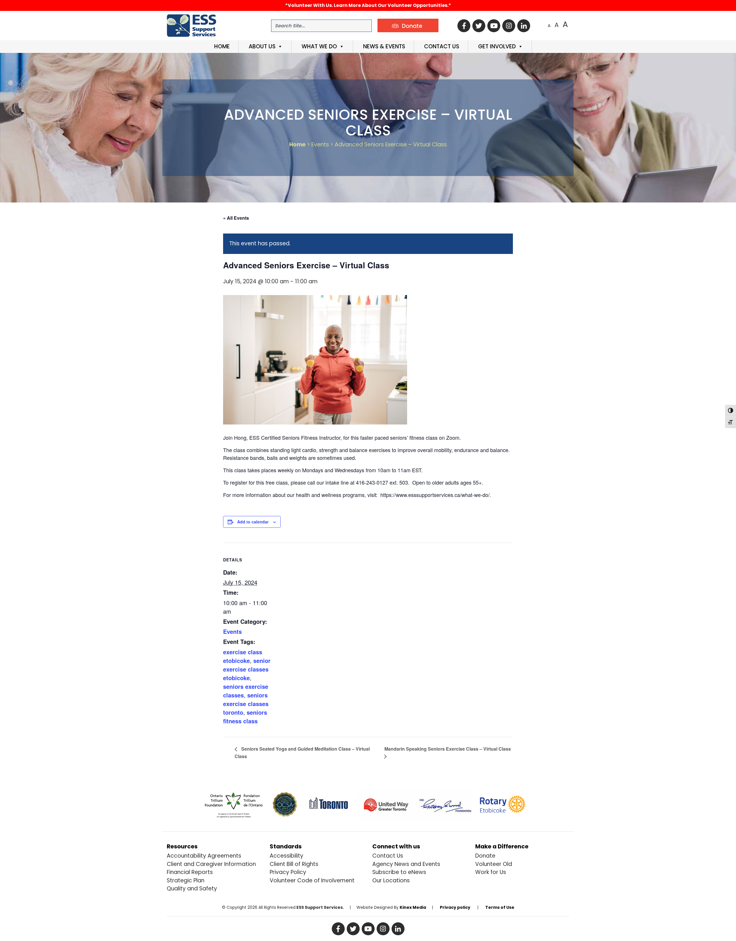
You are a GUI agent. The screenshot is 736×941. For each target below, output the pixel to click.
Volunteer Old (493, 864)
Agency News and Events (406, 864)
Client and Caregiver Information (211, 864)
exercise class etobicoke (242, 656)
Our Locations (391, 880)
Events (232, 631)
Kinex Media (413, 907)
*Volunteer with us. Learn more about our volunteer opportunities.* (368, 5)
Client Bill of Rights (294, 864)
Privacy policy (455, 907)
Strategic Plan (185, 880)
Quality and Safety (192, 888)
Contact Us (441, 46)
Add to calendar (253, 522)
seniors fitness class (245, 716)
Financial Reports (190, 872)
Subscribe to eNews (399, 872)
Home (221, 46)
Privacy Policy (288, 872)
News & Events (383, 46)
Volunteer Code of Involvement (312, 880)
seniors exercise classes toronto (246, 703)
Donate (485, 856)
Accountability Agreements (204, 856)
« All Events (236, 218)
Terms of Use (499, 907)
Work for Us (490, 872)
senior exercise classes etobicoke (247, 669)
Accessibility (286, 856)
